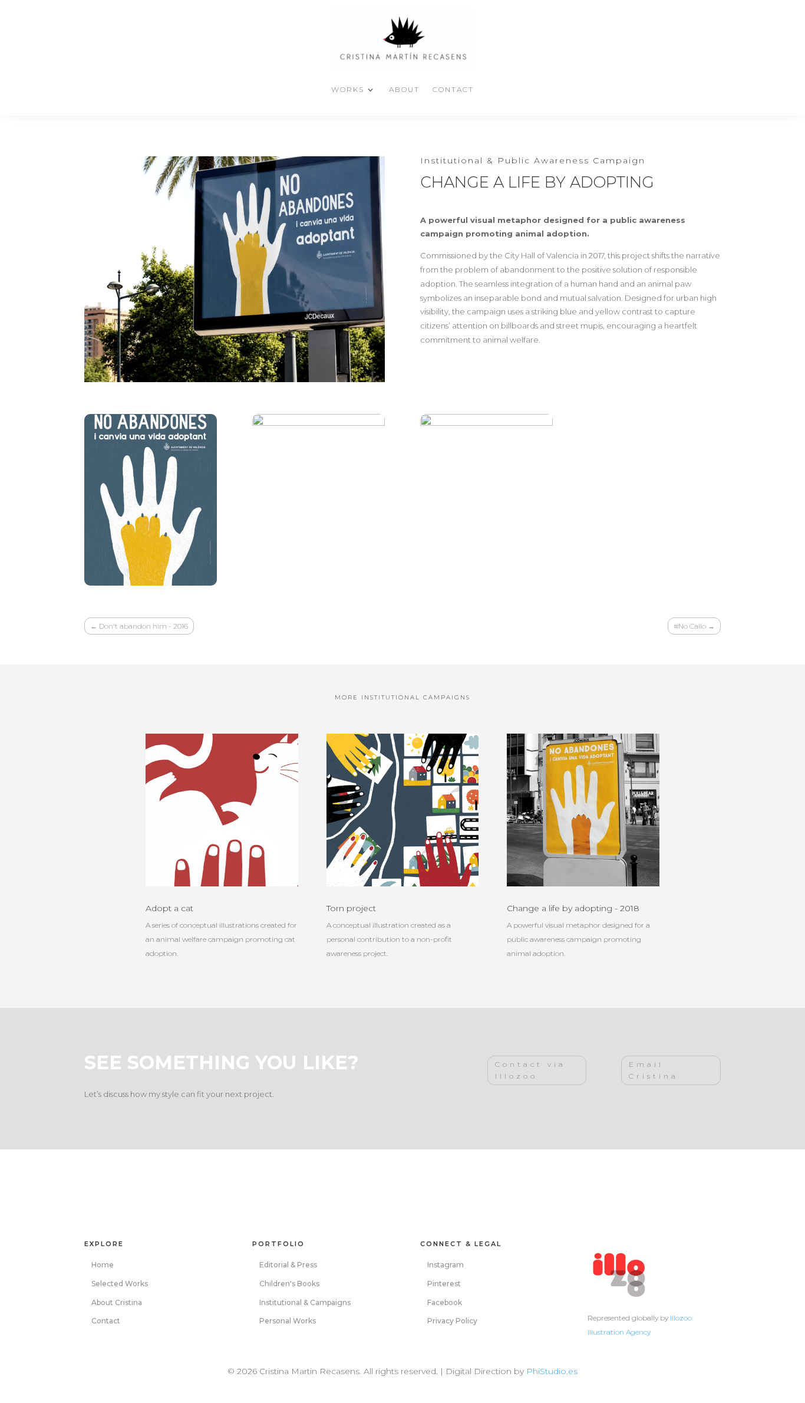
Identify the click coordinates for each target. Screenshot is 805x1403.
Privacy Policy (452, 1320)
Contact (453, 89)
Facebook (444, 1302)
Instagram (445, 1264)
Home (102, 1264)
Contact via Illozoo (530, 1070)
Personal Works (287, 1320)
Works (347, 89)
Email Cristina (653, 1070)
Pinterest (444, 1283)
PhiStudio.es (552, 1371)
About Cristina (116, 1302)
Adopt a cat (169, 908)
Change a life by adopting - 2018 (573, 908)
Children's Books (289, 1283)
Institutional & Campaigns (305, 1302)
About (404, 89)
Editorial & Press (288, 1264)
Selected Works (119, 1283)
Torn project (351, 908)
